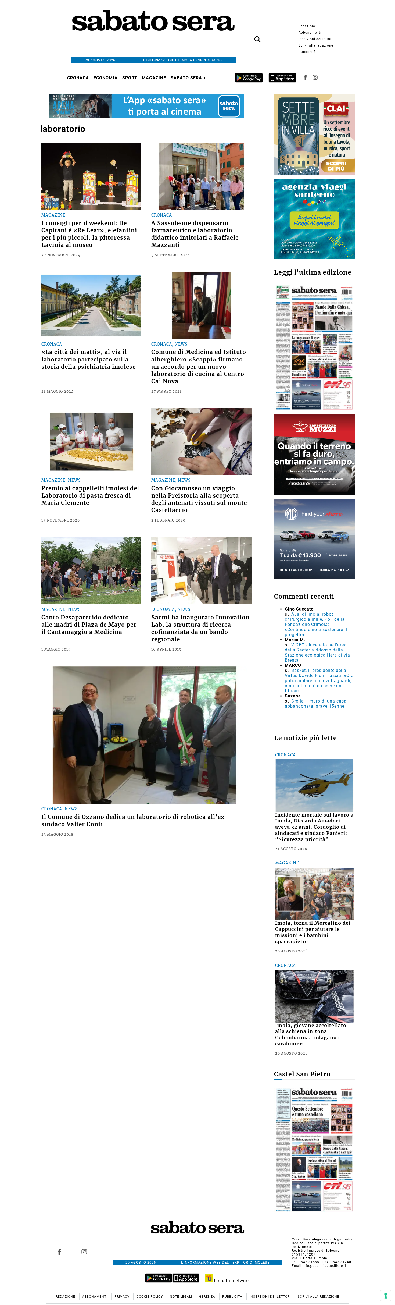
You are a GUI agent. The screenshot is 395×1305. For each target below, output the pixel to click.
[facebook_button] (305, 77)
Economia (106, 77)
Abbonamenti (310, 32)
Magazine (154, 77)
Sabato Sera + (188, 77)
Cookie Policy (150, 1297)
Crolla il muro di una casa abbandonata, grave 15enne (316, 703)
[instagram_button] (315, 77)
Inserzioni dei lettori (316, 39)
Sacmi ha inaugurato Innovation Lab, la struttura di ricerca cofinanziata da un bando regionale (200, 628)
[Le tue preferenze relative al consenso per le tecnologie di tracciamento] (385, 1295)
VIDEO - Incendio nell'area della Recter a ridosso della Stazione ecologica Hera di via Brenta (317, 652)
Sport (129, 77)
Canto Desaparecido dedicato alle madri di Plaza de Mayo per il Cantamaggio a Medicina (89, 625)
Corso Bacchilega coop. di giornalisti (323, 1239)
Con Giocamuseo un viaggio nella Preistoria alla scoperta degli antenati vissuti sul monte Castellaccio (199, 499)
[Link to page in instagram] (84, 1251)
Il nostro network (231, 1280)
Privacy (122, 1297)
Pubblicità (307, 52)
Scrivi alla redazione (316, 45)
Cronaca (78, 77)
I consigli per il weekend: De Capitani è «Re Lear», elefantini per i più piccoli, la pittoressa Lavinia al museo (89, 234)
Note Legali (181, 1297)
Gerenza (207, 1297)
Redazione (307, 26)
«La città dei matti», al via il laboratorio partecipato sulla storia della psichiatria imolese (88, 359)
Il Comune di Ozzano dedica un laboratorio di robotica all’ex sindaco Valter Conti (133, 821)
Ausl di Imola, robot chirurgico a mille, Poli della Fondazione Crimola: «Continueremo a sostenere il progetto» (316, 624)
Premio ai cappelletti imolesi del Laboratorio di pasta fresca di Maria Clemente (90, 495)
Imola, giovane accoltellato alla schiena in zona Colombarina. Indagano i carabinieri (310, 1035)
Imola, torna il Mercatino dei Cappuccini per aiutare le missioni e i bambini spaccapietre (313, 932)
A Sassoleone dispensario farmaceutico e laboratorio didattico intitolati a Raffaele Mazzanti (195, 234)
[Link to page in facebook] (59, 1251)
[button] (249, 36)
